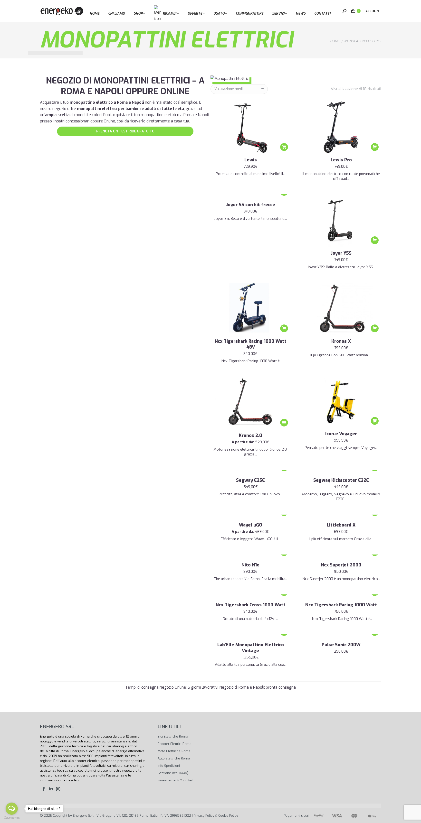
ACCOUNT (373, 11)
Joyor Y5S (341, 253)
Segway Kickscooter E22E (341, 480)
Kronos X (341, 341)
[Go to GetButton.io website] (11, 818)
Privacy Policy (204, 816)
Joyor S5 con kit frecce (250, 205)
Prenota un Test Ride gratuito (125, 131)
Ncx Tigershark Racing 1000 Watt (341, 605)
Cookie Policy (228, 816)
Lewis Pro (341, 160)
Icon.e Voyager (341, 434)
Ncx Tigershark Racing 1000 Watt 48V (251, 344)
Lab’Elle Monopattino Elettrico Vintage (250, 648)
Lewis (250, 160)
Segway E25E (250, 480)
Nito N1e (250, 565)
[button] (284, 147)
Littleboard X (341, 525)
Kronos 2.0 (250, 435)
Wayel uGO (250, 525)
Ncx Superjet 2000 (341, 565)
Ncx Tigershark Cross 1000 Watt (251, 605)
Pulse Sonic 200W (341, 645)
